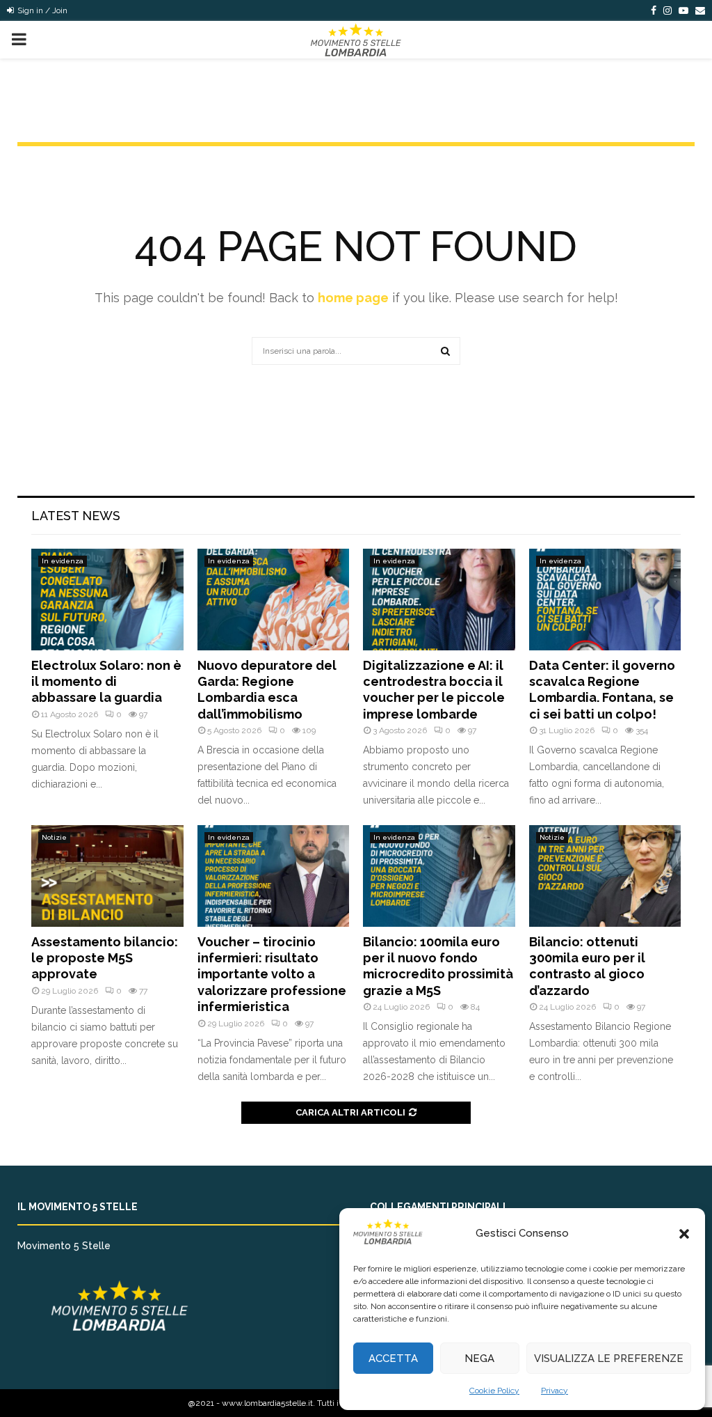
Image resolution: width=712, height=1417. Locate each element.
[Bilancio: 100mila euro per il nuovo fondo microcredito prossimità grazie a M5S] (439, 876)
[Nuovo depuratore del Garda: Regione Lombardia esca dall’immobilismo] (273, 599)
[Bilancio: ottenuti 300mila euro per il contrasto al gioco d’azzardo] (605, 876)
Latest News (75, 515)
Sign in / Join (41, 10)
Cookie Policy (494, 1390)
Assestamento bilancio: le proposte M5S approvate (104, 958)
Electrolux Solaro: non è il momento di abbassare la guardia (106, 681)
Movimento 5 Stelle (64, 1245)
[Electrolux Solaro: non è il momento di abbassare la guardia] (107, 599)
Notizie (54, 837)
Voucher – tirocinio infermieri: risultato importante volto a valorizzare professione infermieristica (271, 974)
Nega (479, 1358)
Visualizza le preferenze (608, 1358)
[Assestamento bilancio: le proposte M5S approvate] (107, 876)
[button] (684, 1234)
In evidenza (62, 561)
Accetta (393, 1358)
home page (353, 297)
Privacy (554, 1390)
